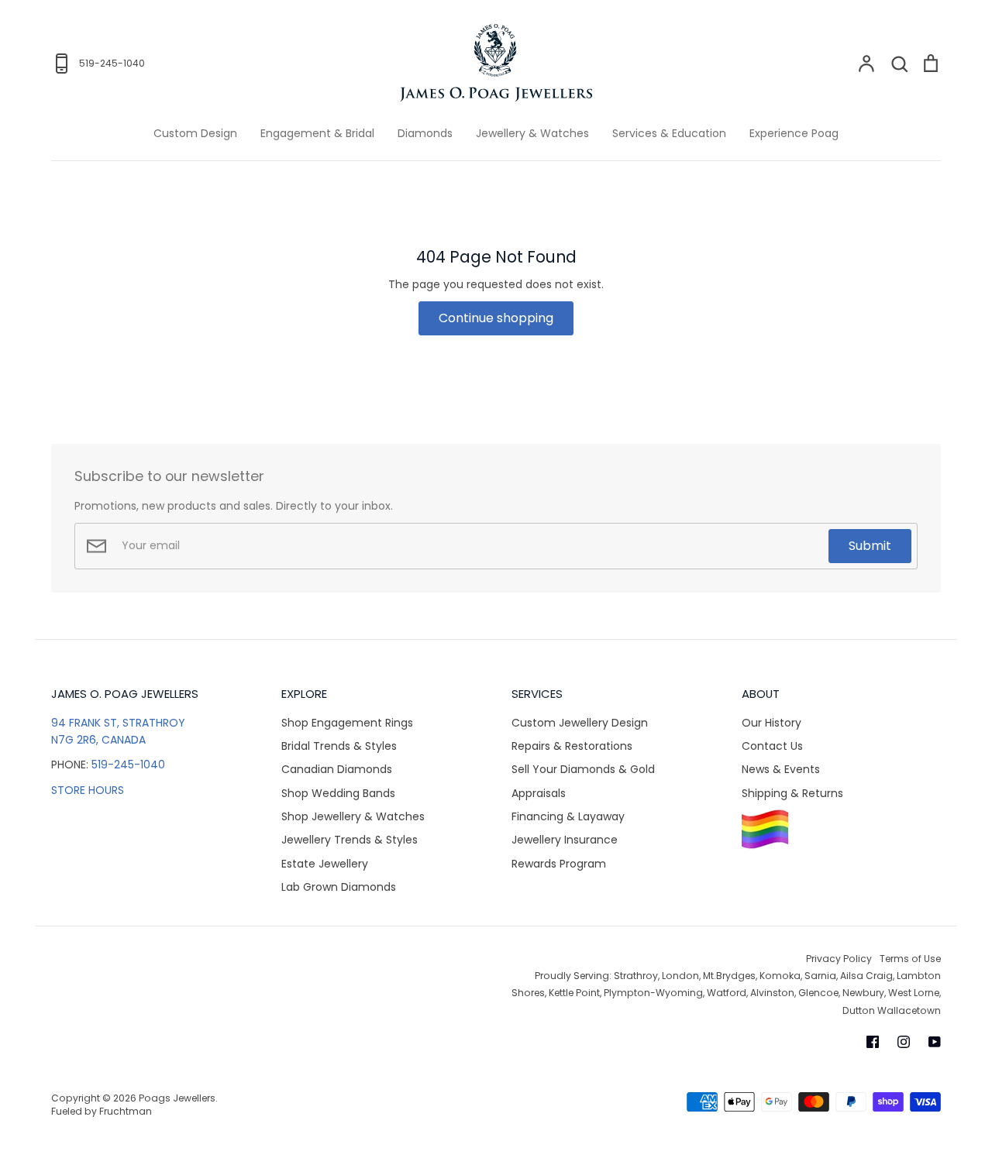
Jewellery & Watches (532, 133)
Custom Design (195, 133)
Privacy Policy (839, 958)
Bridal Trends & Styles (339, 746)
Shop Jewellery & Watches (353, 816)
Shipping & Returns (792, 793)
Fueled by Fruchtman (101, 1111)
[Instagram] (903, 1041)
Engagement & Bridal (317, 133)
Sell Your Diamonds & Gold (583, 769)
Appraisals (539, 793)
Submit (870, 546)
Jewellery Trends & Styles (349, 839)
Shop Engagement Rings (347, 722)
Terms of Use (910, 958)
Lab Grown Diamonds (338, 887)
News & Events (781, 769)
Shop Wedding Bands (338, 793)
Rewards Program (559, 863)
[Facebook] (872, 1041)
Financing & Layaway (568, 816)
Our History (771, 722)
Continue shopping (496, 318)
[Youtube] (934, 1041)
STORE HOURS (87, 790)
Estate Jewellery (324, 863)
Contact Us (772, 746)
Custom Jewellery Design (580, 722)
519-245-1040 (128, 764)
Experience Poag (794, 133)
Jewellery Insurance (565, 839)
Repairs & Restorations (572, 746)
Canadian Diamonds (336, 769)
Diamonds (425, 133)
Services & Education (669, 133)
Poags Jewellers (177, 1098)
